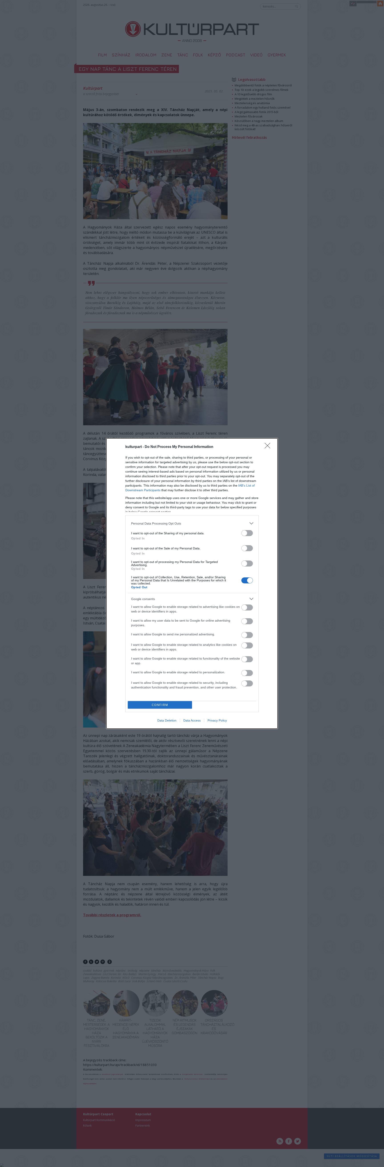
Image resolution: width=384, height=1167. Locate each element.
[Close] (269, 447)
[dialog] (192, 583)
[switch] (247, 533)
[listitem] (192, 523)
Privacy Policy (217, 720)
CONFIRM (160, 705)
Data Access (192, 720)
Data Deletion (166, 720)
